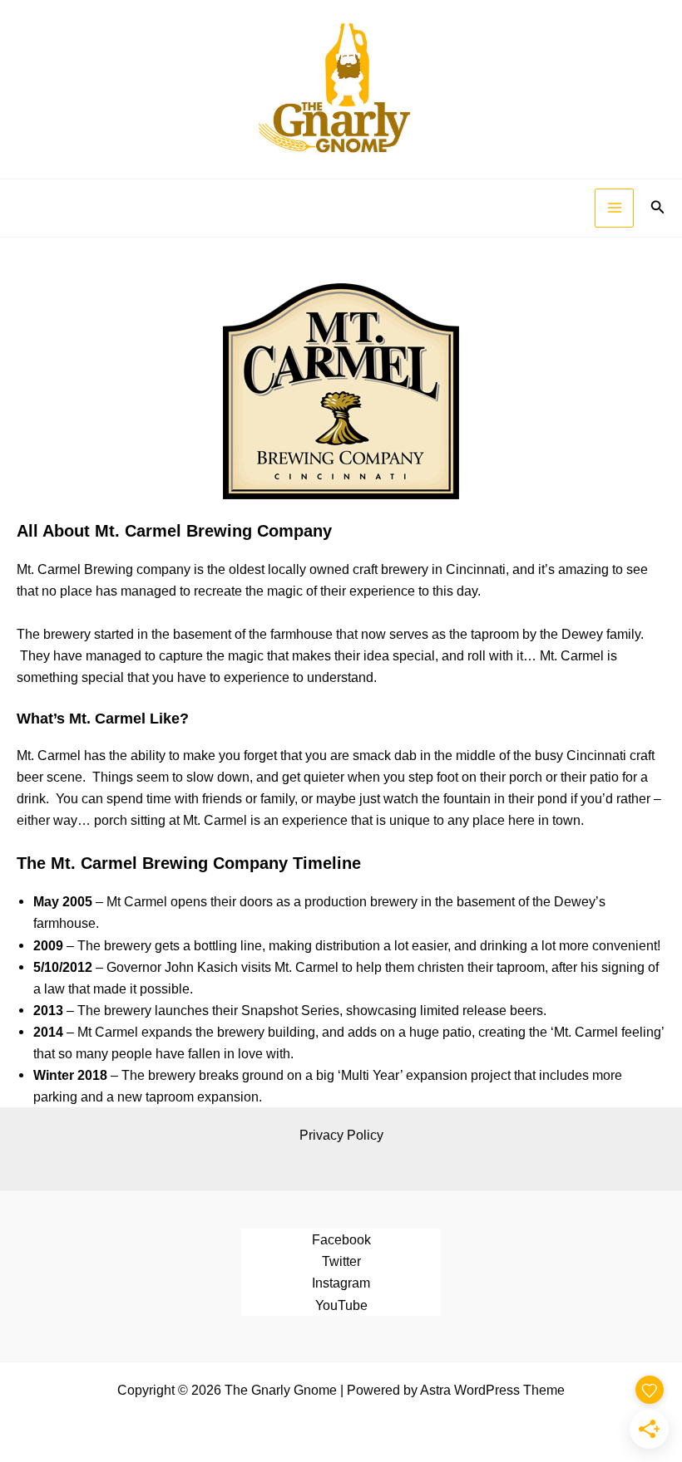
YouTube (341, 1305)
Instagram (341, 1282)
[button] (657, 207)
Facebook (341, 1239)
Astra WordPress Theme (492, 1389)
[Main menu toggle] (614, 208)
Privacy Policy (341, 1134)
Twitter (341, 1260)
